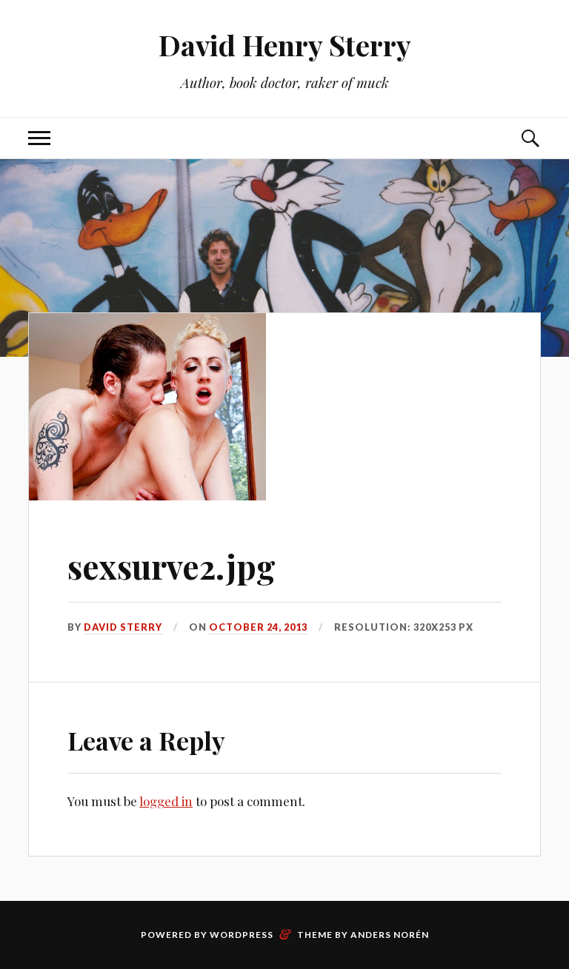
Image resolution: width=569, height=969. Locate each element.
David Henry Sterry (285, 45)
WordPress (241, 934)
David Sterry (123, 627)
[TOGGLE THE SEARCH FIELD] (530, 138)
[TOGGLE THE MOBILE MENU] (39, 138)
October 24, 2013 (258, 627)
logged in (166, 801)
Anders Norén (389, 934)
